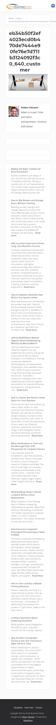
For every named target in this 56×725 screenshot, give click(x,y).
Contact (38, 707)
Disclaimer (18, 707)
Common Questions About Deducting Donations (24, 619)
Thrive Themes (28, 717)
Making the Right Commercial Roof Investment (26, 170)
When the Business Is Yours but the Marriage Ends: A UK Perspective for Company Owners (28, 446)
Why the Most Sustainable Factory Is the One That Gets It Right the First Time (26, 640)
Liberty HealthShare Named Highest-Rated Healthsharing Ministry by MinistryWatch (25, 340)
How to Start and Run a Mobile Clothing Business (26, 585)
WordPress (28, 720)
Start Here (28, 707)
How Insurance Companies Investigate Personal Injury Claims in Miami (28, 532)
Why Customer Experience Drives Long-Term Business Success (27, 245)
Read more (29, 287)
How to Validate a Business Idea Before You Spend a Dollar (27, 296)
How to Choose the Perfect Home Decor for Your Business (28, 399)
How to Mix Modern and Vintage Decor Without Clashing (27, 202)
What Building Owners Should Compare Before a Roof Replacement (26, 494)
